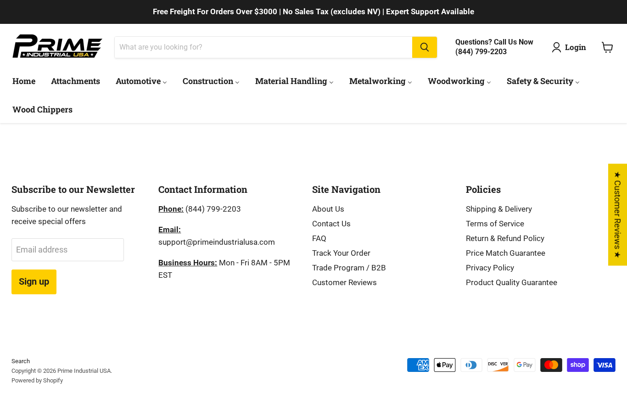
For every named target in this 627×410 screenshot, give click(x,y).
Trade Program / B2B (349, 267)
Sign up (34, 281)
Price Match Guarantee (505, 253)
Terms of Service (495, 223)
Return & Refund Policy (505, 238)
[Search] (424, 47)
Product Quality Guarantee (511, 282)
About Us (328, 208)
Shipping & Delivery (499, 208)
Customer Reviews (344, 282)
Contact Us (331, 223)
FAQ (319, 238)
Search (20, 361)
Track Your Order (341, 253)
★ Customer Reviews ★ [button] (617, 214)
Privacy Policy (490, 267)
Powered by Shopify (37, 380)
